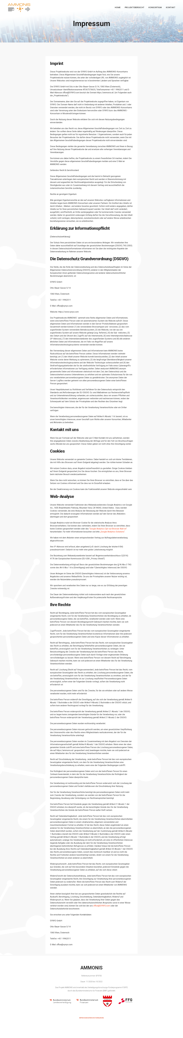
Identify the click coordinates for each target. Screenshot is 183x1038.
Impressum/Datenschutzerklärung (91, 1018)
